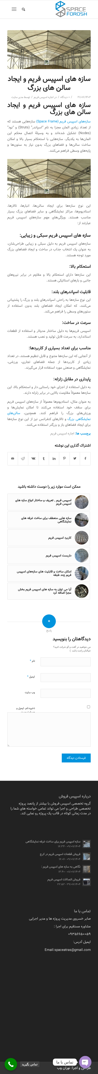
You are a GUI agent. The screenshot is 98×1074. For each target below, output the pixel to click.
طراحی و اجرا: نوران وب (74, 1068)
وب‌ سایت (30, 692)
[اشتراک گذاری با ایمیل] (13, 458)
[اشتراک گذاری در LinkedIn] (54, 458)
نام (32, 661)
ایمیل (31, 676)
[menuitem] (22, 9)
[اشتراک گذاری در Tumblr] (44, 458)
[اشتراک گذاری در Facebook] (85, 458)
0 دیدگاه (65, 97)
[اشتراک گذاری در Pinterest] (64, 458)
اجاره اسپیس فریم (44, 97)
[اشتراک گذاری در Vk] (33, 458)
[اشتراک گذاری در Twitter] (75, 458)
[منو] (15, 9)
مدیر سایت (17, 97)
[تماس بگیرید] (11, 1064)
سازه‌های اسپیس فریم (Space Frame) (63, 121)
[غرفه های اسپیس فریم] (49, 49)
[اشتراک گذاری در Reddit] (23, 458)
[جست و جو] (22, 9)
